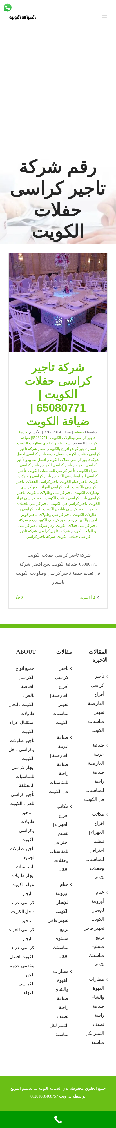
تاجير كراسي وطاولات (55, 514)
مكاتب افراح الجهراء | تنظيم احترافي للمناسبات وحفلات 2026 (59, 838)
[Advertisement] (58, 93)
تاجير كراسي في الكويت (68, 503)
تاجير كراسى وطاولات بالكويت (50, 493)
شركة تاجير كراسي (40, 536)
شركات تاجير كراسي (54, 531)
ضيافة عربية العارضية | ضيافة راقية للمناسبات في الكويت (58, 764)
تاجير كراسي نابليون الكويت (64, 509)
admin (79, 432)
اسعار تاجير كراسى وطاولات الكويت (44, 443)
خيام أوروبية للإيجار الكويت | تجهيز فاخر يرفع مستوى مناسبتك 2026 (58, 920)
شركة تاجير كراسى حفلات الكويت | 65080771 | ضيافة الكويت (58, 302)
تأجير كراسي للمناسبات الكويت (51, 471)
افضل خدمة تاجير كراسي (46, 454)
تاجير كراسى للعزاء (55, 487)
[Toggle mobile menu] (105, 16)
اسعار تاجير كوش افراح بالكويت (72, 449)
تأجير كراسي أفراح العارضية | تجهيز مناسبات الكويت (59, 695)
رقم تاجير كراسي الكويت (55, 520)
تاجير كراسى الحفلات (42, 482)
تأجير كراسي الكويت (56, 465)
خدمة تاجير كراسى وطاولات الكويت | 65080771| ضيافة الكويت (59, 437)
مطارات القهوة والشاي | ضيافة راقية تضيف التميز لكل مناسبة (59, 1003)
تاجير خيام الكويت (73, 482)
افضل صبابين (36, 460)
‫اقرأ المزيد (88, 597)
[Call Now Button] (58, 1119)
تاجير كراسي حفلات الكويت (66, 498)
